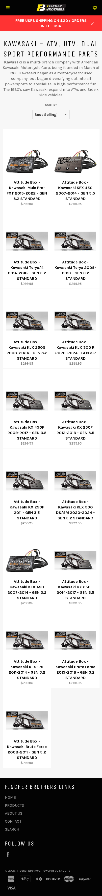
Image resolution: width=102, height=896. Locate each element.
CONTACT (13, 821)
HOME (10, 797)
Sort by (51, 104)
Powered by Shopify (56, 870)
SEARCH (12, 829)
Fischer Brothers (29, 870)
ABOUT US (13, 813)
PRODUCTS (14, 805)
